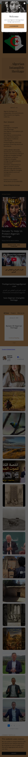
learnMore (14, 26)
